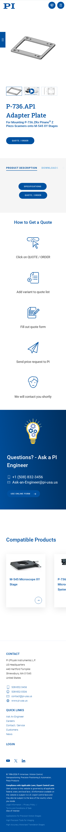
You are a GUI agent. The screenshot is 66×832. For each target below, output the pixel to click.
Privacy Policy (29, 805)
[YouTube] (8, 761)
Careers (10, 721)
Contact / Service (15, 725)
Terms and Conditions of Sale (19, 808)
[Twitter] (15, 760)
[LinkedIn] (23, 760)
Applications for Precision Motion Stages (23, 816)
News (9, 734)
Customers (12, 729)
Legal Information (13, 805)
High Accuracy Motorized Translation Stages (25, 825)
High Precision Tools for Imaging (20, 820)
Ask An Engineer (15, 716)
